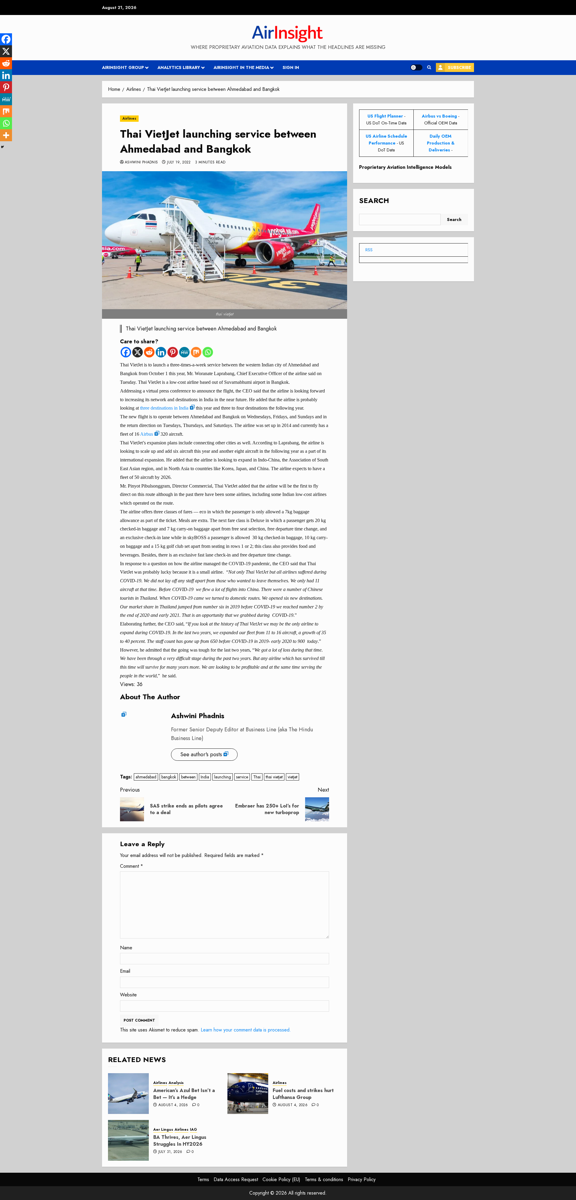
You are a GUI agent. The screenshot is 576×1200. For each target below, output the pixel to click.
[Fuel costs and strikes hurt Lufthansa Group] (247, 1093)
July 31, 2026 (170, 1152)
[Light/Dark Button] (416, 67)
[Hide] (2, 147)
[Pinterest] (172, 352)
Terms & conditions (324, 1179)
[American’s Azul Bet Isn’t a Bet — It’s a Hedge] (128, 1093)
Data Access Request (236, 1179)
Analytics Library (179, 67)
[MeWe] (184, 352)
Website (128, 994)
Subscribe (459, 67)
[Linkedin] (161, 352)
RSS (369, 250)
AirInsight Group (123, 67)
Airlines (129, 118)
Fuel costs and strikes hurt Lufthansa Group (303, 1093)
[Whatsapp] (207, 352)
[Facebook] (126, 352)
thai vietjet (274, 777)
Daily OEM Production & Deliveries (440, 143)
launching (222, 777)
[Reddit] (149, 352)
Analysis (176, 1082)
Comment (131, 866)
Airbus (146, 434)
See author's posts (201, 754)
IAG (193, 1129)
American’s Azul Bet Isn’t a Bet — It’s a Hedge (184, 1093)
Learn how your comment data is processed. (246, 1029)
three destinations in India (164, 407)
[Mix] (196, 352)
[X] (137, 352)
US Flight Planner (385, 116)
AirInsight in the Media (241, 67)
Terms (203, 1179)
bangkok (168, 777)
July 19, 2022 (179, 162)
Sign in (291, 67)
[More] (6, 135)
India (205, 777)
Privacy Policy (362, 1179)
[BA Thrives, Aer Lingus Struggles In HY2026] (128, 1140)
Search (374, 201)
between (188, 777)
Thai (257, 777)
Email (125, 971)
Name (126, 947)
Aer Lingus (163, 1129)
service (242, 777)
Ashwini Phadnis (141, 162)
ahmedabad (146, 777)
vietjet (292, 777)
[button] (429, 67)
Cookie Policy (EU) (281, 1179)
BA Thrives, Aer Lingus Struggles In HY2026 (179, 1140)
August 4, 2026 (173, 1105)
